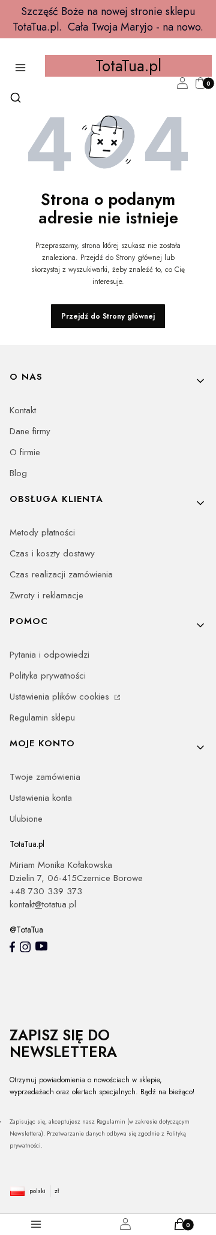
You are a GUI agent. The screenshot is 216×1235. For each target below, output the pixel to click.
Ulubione (26, 818)
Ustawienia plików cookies (61, 696)
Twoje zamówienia (45, 776)
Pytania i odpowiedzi (49, 654)
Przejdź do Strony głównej (108, 316)
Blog (18, 473)
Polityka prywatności (48, 675)
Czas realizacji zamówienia (61, 574)
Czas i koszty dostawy (52, 553)
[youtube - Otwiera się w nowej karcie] (41, 946)
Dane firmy (30, 431)
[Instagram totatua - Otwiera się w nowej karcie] (25, 947)
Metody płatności (42, 532)
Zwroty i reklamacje (46, 595)
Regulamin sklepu (42, 717)
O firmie (25, 452)
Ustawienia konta (41, 797)
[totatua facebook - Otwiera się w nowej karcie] (12, 947)
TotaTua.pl (128, 66)
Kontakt (23, 410)
